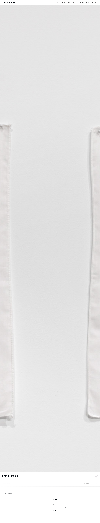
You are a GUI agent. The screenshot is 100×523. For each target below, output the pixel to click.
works (64, 2)
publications (80, 2)
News (87, 2)
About (57, 2)
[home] (12, 3)
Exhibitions (71, 2)
